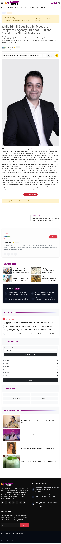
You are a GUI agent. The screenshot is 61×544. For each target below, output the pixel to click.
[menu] (2, 3)
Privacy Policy (15, 537)
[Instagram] (9, 502)
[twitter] (8, 254)
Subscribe (24, 525)
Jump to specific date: (10, 348)
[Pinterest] (17, 502)
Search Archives (30, 354)
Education (44, 7)
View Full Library (30, 380)
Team (13, 540)
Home (3, 11)
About (8, 537)
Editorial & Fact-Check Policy (46, 537)
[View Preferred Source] (52, 55)
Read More (30, 194)
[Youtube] (13, 502)
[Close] (57, 17)
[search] (59, 3)
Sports (37, 7)
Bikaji (32, 149)
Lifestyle (31, 7)
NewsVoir (10, 47)
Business (10, 7)
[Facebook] (2, 502)
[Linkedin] (20, 502)
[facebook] (5, 254)
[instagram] (12, 254)
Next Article (34, 215)
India (4, 7)
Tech (26, 7)
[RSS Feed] (15, 254)
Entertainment (19, 7)
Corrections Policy (5, 540)
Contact (3, 537)
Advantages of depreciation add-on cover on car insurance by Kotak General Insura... (45, 219)
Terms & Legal (24, 537)
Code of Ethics (33, 537)
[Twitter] (6, 502)
